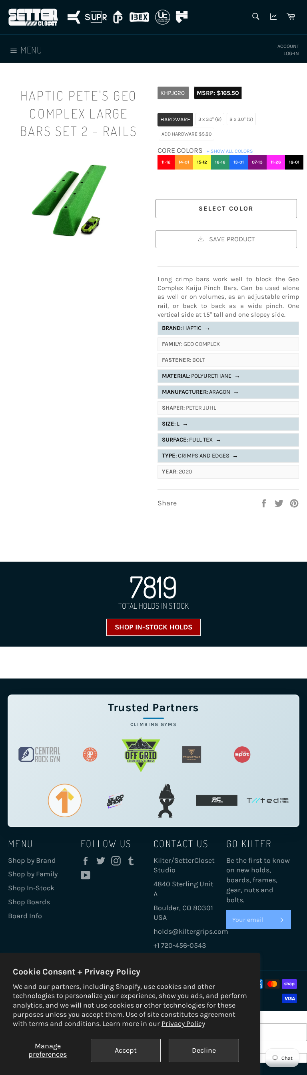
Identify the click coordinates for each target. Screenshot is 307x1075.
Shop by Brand (32, 860)
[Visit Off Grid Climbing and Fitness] (141, 754)
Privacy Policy (183, 1023)
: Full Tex (191, 439)
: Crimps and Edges (200, 455)
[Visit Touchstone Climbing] (191, 754)
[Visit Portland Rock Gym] (166, 800)
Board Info (25, 915)
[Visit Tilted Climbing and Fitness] (267, 800)
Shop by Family (33, 874)
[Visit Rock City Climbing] (217, 800)
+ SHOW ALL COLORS (230, 151)
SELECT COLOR (226, 208)
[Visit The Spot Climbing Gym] (242, 754)
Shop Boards (29, 901)
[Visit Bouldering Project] (90, 754)
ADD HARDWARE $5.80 (186, 134)
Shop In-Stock (31, 888)
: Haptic (186, 328)
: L (175, 423)
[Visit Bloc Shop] (115, 800)
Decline (204, 1050)
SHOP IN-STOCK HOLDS (153, 627)
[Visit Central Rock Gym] (39, 754)
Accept (126, 1050)
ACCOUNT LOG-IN (288, 49)
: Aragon (200, 392)
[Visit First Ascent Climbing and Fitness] (65, 800)
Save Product (231, 239)
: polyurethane (201, 376)
